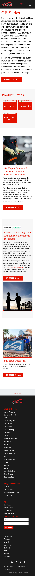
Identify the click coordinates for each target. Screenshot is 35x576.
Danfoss (7, 433)
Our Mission (8, 505)
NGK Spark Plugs (9, 459)
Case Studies (8, 489)
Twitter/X (7, 548)
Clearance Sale (9, 477)
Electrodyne (8, 441)
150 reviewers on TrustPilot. (15, 267)
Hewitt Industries (9, 450)
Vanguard (7, 468)
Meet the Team (9, 514)
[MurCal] (6, 4)
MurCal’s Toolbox (9, 471)
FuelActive (7, 447)
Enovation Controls (10, 415)
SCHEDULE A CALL (11, 80)
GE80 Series (25, 106)
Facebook (7, 539)
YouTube (7, 557)
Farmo (6, 444)
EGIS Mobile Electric (10, 439)
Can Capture (8, 427)
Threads (7, 554)
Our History (7, 511)
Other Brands (8, 474)
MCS (5, 456)
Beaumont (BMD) (9, 421)
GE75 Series (9, 106)
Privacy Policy (12, 573)
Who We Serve (8, 508)
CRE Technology (9, 430)
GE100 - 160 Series (9, 119)
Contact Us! (8, 495)
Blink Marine (8, 424)
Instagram (7, 545)
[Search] (26, 5)
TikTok (6, 551)
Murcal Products (9, 412)
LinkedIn (6, 542)
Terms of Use (23, 573)
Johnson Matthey (9, 453)
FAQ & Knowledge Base (11, 492)
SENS (6, 462)
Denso (6, 436)
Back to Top (17, 393)
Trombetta (7, 465)
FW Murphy (7, 418)
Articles (6, 486)
